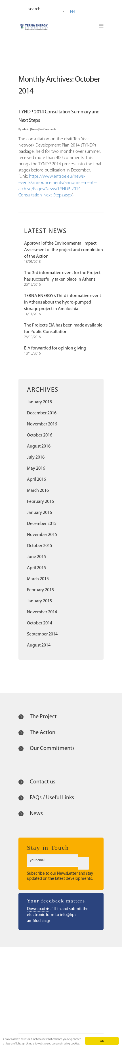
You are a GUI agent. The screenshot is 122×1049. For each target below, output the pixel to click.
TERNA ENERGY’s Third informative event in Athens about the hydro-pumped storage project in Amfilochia (62, 302)
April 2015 (36, 568)
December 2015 (41, 524)
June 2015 (36, 557)
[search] (51, 8)
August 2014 (39, 645)
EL (64, 12)
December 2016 (41, 413)
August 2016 (39, 446)
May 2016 (36, 468)
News (34, 129)
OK (102, 1041)
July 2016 (36, 457)
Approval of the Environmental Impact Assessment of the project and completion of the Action (63, 250)
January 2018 (39, 402)
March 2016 (38, 490)
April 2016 (36, 479)
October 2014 (39, 623)
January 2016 (39, 512)
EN (72, 12)
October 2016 (39, 435)
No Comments (47, 129)
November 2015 (42, 535)
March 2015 (38, 579)
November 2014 (42, 612)
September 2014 (42, 634)
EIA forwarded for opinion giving (55, 348)
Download (36, 909)
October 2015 (39, 546)
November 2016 (42, 424)
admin (26, 129)
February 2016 (40, 501)
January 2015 (39, 601)
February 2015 (40, 590)
